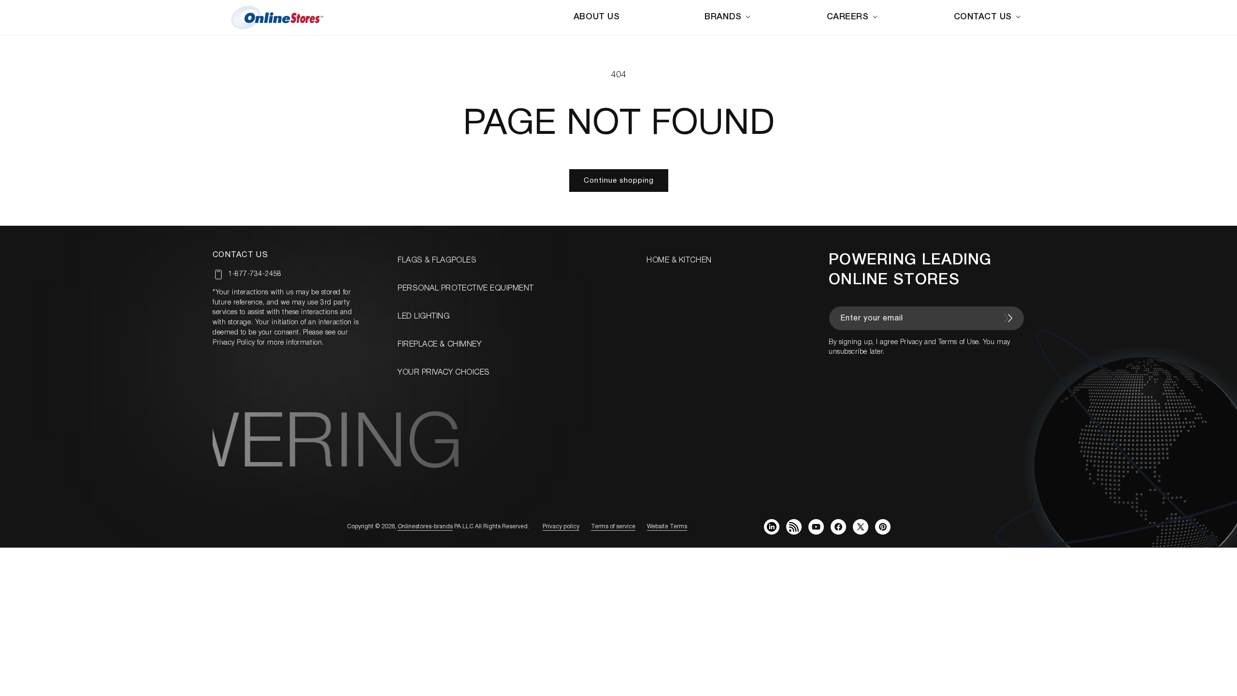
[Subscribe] (1008, 318)
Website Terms (667, 526)
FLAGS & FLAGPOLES (437, 260)
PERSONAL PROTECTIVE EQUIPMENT (466, 288)
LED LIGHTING (424, 316)
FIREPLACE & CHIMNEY (439, 344)
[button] (729, 17)
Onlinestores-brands (425, 526)
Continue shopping (619, 180)
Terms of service (613, 526)
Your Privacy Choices (444, 372)
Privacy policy (561, 526)
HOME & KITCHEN (679, 260)
